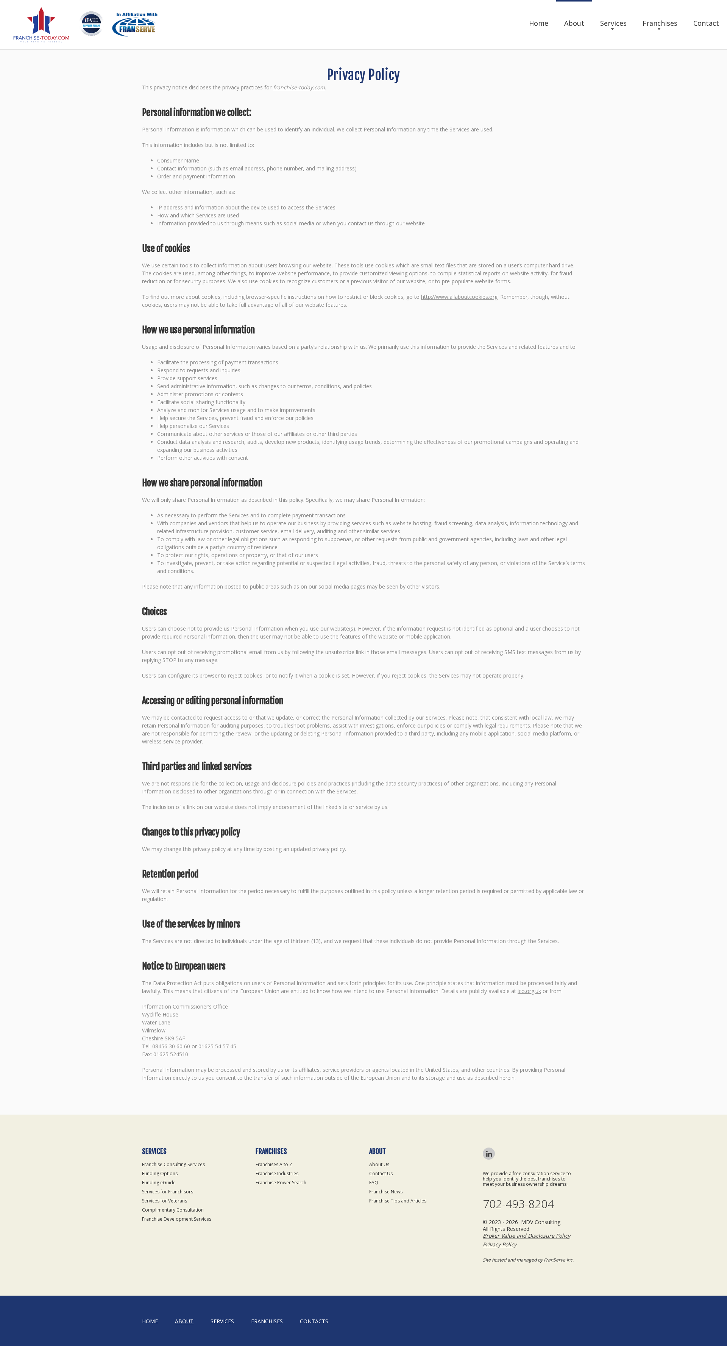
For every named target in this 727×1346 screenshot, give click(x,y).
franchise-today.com (299, 87)
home (150, 1321)
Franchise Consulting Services (173, 1164)
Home (538, 23)
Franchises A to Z (274, 1164)
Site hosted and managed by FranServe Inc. (528, 1260)
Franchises (660, 23)
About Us (379, 1164)
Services (613, 23)
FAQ (373, 1182)
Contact (706, 23)
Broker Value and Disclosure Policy (526, 1235)
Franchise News (386, 1191)
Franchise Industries (277, 1173)
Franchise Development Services (176, 1219)
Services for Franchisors (167, 1191)
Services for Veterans (164, 1201)
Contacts (314, 1321)
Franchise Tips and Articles (397, 1201)
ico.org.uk (529, 991)
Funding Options (160, 1173)
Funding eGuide (159, 1182)
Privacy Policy (499, 1244)
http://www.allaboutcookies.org (459, 296)
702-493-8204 (518, 1204)
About (574, 23)
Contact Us (381, 1173)
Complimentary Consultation (173, 1210)
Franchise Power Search (281, 1182)
